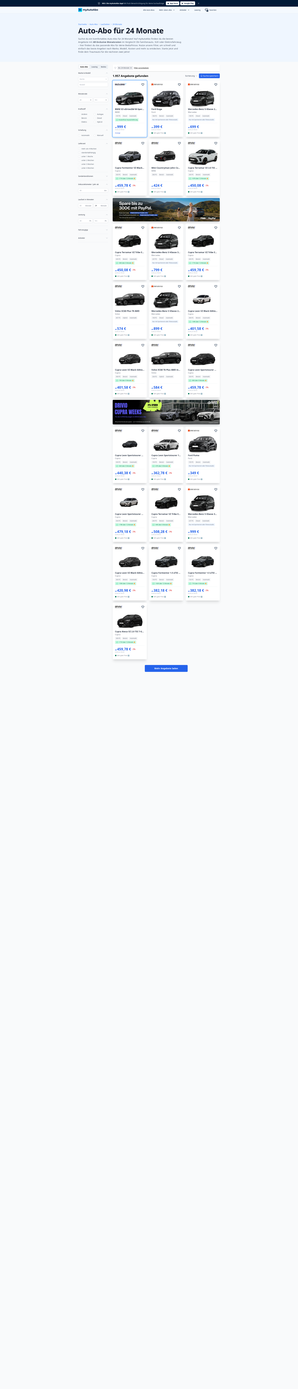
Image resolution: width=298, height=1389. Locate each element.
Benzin (84, 118)
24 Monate (117, 24)
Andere (84, 114)
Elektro (84, 122)
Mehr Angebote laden (166, 668)
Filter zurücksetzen (141, 68)
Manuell (100, 135)
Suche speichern (210, 76)
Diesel (99, 118)
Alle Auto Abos (148, 10)
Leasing (197, 10)
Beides (103, 67)
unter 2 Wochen (87, 160)
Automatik (85, 135)
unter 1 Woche (87, 156)
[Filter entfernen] (131, 68)
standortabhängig (88, 152)
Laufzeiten (105, 24)
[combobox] (93, 79)
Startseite (82, 24)
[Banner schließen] (198, 3)
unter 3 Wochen (87, 164)
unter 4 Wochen (87, 168)
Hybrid (99, 122)
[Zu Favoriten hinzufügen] (142, 84)
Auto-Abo (94, 24)
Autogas (100, 114)
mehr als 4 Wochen (89, 149)
